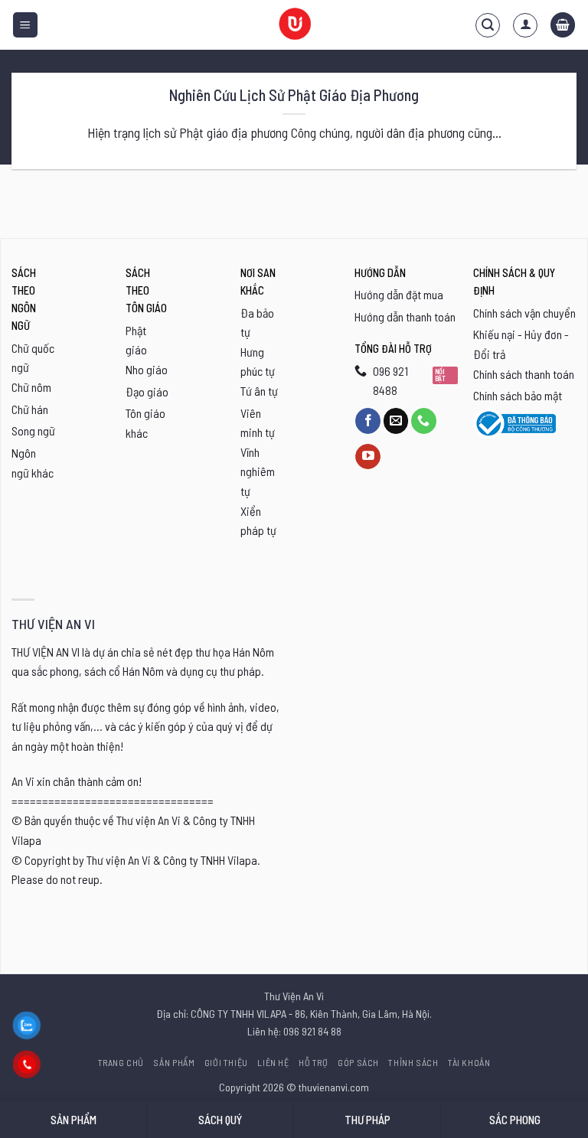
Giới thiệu (226, 1062)
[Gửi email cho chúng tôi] (396, 421)
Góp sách (358, 1062)
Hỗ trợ (313, 1062)
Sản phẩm (173, 1062)
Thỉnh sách (413, 1062)
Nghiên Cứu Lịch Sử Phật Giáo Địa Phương (294, 95)
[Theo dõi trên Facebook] (368, 421)
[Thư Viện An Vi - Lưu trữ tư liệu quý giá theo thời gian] (294, 25)
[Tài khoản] (525, 25)
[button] (25, 24)
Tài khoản (469, 1062)
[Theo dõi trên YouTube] (368, 457)
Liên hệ (273, 1062)
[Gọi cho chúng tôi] (423, 421)
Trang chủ (121, 1062)
